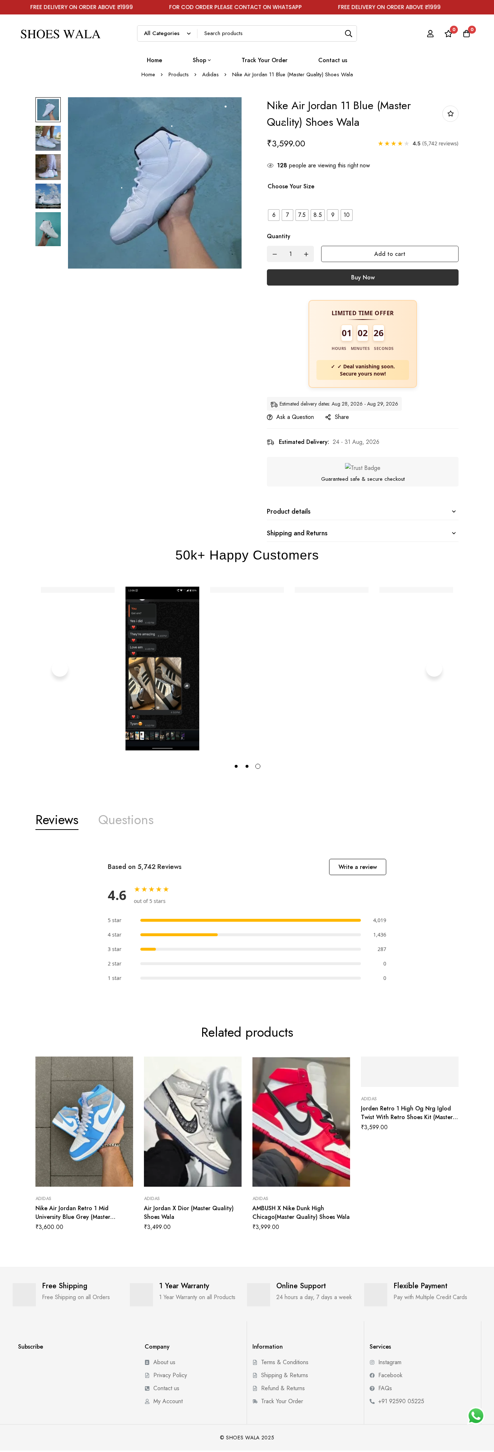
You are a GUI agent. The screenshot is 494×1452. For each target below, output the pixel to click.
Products (179, 74)
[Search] (349, 33)
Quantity (278, 236)
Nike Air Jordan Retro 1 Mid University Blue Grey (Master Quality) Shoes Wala (72, 1217)
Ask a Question (295, 417)
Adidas (210, 74)
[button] (60, 668)
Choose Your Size (291, 186)
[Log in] (430, 34)
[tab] (56, 820)
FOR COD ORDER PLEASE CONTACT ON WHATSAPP (201, 7)
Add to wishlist (450, 114)
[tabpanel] (247, 921)
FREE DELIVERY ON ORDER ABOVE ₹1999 (354, 7)
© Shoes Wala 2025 (247, 1437)
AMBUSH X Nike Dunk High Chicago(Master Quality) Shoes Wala (301, 1212)
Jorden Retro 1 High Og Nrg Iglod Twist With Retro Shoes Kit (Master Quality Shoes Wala (407, 1117)
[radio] (273, 215)
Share (342, 417)
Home (148, 74)
